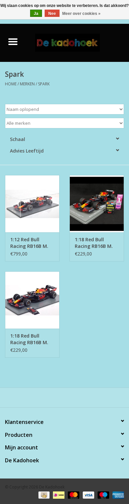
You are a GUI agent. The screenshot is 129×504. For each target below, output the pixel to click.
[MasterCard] (72, 495)
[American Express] (117, 495)
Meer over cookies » (81, 13)
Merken (27, 84)
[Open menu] (13, 41)
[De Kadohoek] (77, 42)
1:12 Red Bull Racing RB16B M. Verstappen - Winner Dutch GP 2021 (29, 243)
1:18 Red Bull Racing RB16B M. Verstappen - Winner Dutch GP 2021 (29, 339)
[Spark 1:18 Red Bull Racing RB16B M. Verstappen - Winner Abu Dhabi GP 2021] (96, 203)
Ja (36, 13)
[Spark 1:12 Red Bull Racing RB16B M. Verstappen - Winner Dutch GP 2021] (32, 203)
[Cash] (43, 495)
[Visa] (87, 495)
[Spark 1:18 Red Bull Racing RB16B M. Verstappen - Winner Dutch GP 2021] (32, 300)
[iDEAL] (58, 495)
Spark (44, 84)
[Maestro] (102, 495)
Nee (52, 13)
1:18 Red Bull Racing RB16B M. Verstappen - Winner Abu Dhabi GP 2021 (95, 243)
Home (11, 84)
